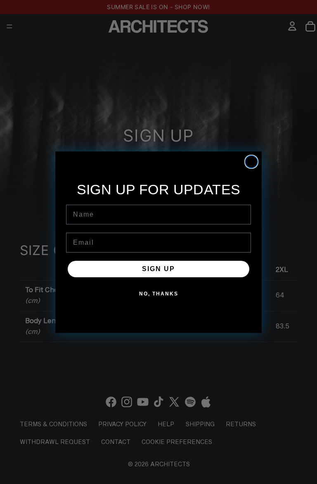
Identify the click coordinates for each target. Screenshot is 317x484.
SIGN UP (158, 268)
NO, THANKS (158, 294)
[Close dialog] (251, 162)
